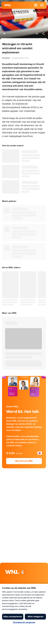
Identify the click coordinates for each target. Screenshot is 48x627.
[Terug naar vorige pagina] (4, 33)
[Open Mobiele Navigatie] (42, 5)
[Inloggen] (36, 5)
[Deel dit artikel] (43, 33)
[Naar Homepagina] (7, 5)
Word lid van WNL (24, 461)
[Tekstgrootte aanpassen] (37, 33)
